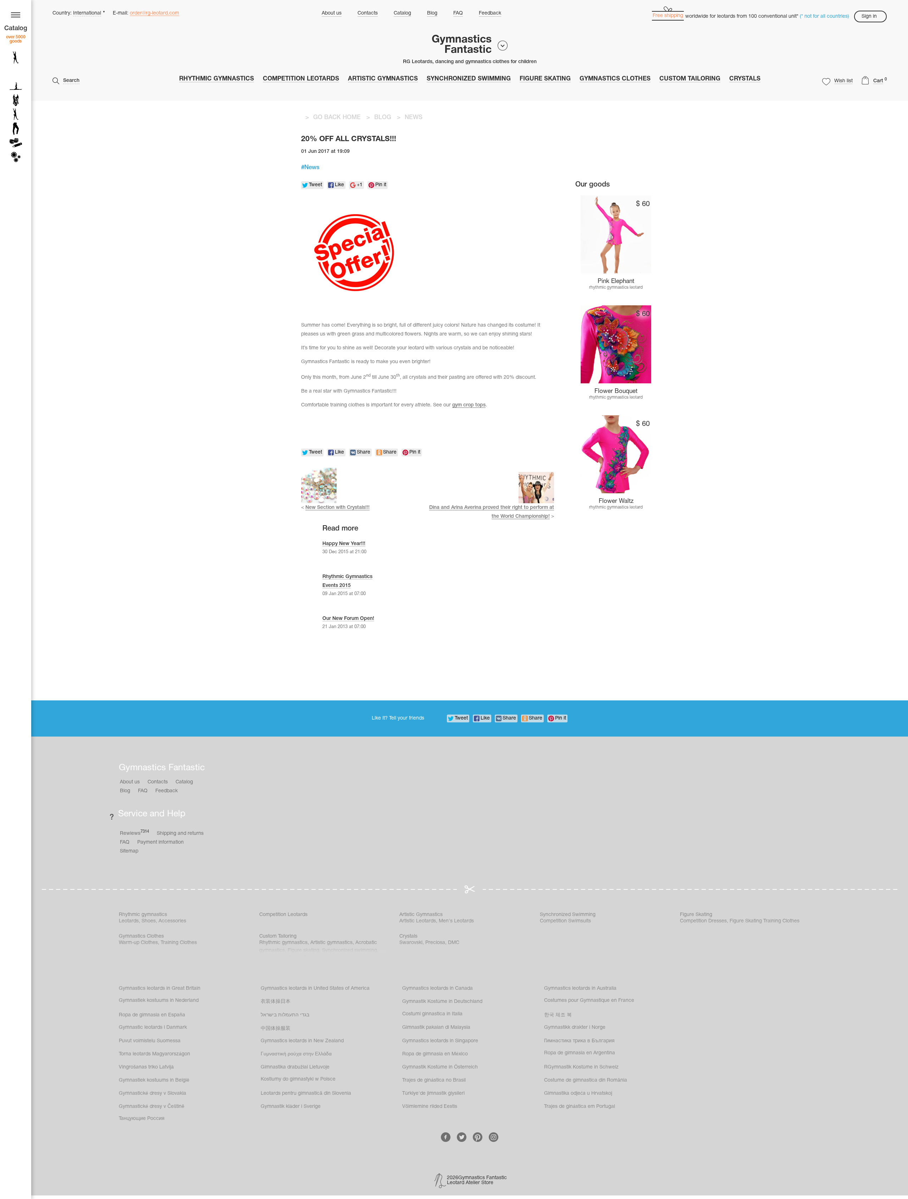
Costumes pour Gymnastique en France (589, 1000)
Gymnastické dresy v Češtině (151, 1106)
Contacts (368, 13)
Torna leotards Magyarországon (154, 1054)
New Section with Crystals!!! (337, 507)
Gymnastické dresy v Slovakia (152, 1093)
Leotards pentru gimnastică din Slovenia (306, 1093)
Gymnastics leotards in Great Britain (159, 988)
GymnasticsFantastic (462, 45)
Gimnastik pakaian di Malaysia (436, 1027)
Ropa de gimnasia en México (435, 1054)
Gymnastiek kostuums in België (154, 1080)
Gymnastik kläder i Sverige (291, 1106)
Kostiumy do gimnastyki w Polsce (298, 1079)
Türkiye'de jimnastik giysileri (433, 1093)
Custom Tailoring (689, 79)
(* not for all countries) (824, 16)
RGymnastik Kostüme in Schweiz (581, 1067)
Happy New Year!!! (343, 544)
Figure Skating (545, 79)
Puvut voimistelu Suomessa (150, 1041)
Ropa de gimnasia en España (152, 1015)
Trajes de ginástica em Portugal (579, 1106)
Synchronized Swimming (469, 79)
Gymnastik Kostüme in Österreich (440, 1067)
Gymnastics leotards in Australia (580, 988)
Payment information (160, 842)
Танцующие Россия (142, 1118)
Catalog (402, 13)
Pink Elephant (616, 281)
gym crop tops (469, 405)
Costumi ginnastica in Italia (432, 1014)
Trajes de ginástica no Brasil (434, 1080)
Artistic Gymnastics (383, 79)
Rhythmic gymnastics (216, 79)
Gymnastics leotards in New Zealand (302, 1041)
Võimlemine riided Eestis (429, 1106)
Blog (432, 13)
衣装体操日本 (275, 1001)
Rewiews (134, 833)
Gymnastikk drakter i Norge (574, 1027)
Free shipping (668, 15)
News (312, 167)
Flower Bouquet (615, 391)
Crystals (744, 79)
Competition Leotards (301, 79)
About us (332, 13)
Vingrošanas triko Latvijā (146, 1067)
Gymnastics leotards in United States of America (315, 988)
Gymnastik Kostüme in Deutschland (442, 1001)
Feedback (490, 13)
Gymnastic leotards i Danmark (153, 1027)
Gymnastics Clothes (615, 79)
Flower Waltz (616, 501)
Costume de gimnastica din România (585, 1080)
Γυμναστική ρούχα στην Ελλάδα (296, 1054)
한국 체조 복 (558, 1015)
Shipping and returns (180, 833)
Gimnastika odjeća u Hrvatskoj (578, 1093)
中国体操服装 (275, 1028)
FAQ (458, 13)
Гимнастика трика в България (579, 1041)
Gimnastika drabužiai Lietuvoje (295, 1067)
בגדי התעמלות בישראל (285, 1015)
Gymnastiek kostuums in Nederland (159, 1000)
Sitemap (129, 851)
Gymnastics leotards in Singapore (440, 1041)
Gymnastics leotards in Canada (437, 988)
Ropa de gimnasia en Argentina (579, 1053)
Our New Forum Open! (348, 618)
